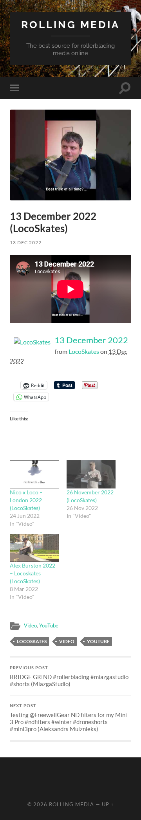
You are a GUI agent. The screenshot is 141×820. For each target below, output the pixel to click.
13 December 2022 (91, 340)
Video (30, 625)
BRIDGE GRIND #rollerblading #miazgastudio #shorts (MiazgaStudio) (69, 676)
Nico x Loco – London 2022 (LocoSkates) (26, 500)
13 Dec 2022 (26, 242)
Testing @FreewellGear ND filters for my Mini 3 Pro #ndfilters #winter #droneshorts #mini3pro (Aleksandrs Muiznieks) (68, 717)
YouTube (48, 625)
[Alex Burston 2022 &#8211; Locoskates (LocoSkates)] (34, 548)
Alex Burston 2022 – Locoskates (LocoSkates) (32, 573)
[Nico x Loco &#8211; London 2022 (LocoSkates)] (34, 474)
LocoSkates (84, 351)
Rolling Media (70, 24)
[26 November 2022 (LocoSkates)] (91, 474)
